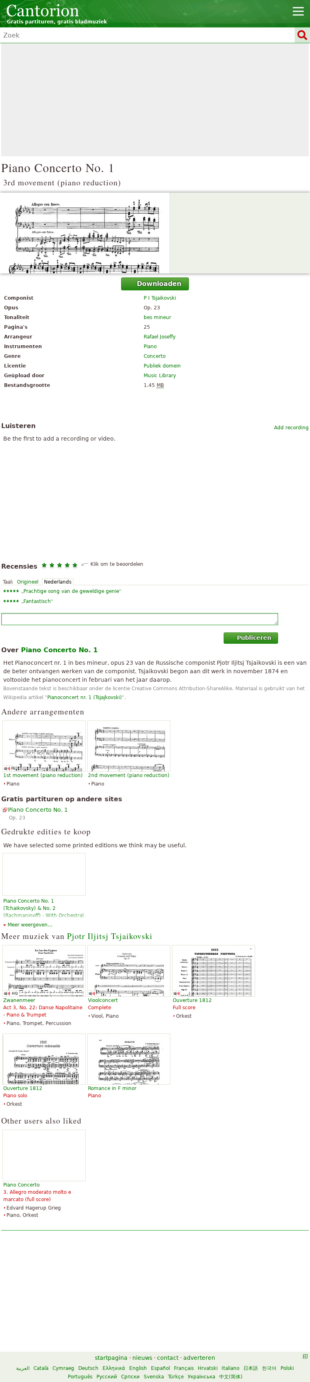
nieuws (142, 1358)
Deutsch (88, 1368)
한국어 (269, 1368)
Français (184, 1368)
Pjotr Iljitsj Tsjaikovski (110, 935)
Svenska (154, 1377)
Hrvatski (208, 1368)
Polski (287, 1368)
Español (160, 1368)
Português (80, 1377)
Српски (130, 1377)
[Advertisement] (155, 99)
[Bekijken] (155, 233)
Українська (201, 1377)
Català (41, 1368)
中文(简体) (231, 1377)
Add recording (291, 428)
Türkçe (176, 1377)
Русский (106, 1377)
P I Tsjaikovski (160, 298)
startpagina (111, 1358)
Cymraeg (63, 1368)
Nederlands (57, 582)
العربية (22, 1368)
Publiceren (254, 637)
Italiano (230, 1368)
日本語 (250, 1368)
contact (167, 1358)
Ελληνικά (114, 1368)
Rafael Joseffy (160, 337)
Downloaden (159, 284)
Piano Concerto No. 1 (38, 810)
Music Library (160, 375)
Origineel (27, 582)
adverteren (199, 1358)
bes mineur (157, 317)
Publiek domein (162, 366)
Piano (150, 346)
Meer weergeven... (30, 925)
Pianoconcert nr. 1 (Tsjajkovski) (84, 697)
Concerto (154, 356)
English (138, 1368)
